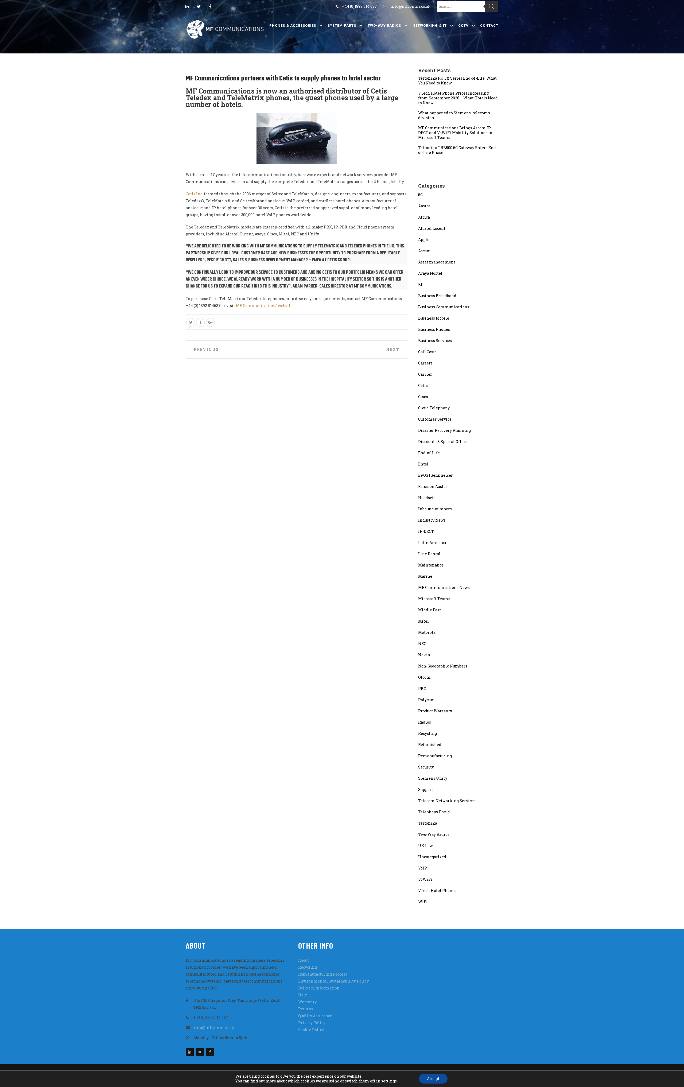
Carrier (425, 374)
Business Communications (443, 306)
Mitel (423, 621)
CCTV (463, 26)
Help (303, 994)
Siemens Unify (432, 778)
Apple (423, 239)
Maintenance (431, 565)
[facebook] (210, 6)
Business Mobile (433, 318)
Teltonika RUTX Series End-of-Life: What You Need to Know (457, 81)
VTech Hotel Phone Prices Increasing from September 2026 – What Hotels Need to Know (458, 98)
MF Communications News (444, 587)
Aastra (424, 205)
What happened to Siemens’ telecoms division (454, 115)
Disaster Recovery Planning (444, 430)
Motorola (427, 632)
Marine (425, 576)
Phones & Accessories (292, 26)
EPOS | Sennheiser (435, 475)
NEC (422, 643)
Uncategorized (432, 856)
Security (426, 767)
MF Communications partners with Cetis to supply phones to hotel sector (283, 78)
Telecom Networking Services (447, 800)
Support (425, 789)
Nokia (424, 654)
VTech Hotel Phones (437, 890)
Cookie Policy (311, 1029)
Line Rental (429, 553)
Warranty (307, 1001)
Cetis (423, 385)
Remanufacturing (435, 755)
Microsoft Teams (434, 598)
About (303, 960)
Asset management (436, 262)
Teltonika (427, 823)
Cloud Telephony (434, 407)
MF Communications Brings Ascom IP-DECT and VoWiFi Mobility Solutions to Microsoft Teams (455, 133)
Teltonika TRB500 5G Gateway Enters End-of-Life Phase (457, 150)
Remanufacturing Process (322, 974)
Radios (424, 722)
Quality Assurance (315, 1015)
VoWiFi (425, 879)
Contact (489, 26)
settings (389, 1081)
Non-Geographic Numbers (442, 666)
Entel (423, 464)
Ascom (424, 250)
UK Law (425, 845)
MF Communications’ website (264, 305)
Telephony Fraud (434, 811)
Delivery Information (319, 988)
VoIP (422, 868)
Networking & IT (430, 26)
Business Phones (434, 329)
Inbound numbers (435, 508)
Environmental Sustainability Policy (333, 981)
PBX (422, 688)
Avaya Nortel (430, 273)
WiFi (423, 901)
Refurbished (429, 744)
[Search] (491, 6)
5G (420, 194)
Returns (305, 1008)
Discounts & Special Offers (442, 441)
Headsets (427, 497)
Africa (424, 217)
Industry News (432, 520)
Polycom (426, 699)
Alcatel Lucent (431, 228)
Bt (420, 284)
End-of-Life (429, 452)
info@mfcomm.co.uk (410, 6)
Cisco (423, 396)
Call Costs (427, 351)
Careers (425, 363)
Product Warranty (435, 710)
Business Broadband (437, 295)
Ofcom (424, 677)
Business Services (435, 340)
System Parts (342, 26)
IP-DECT (426, 531)
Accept (433, 1078)
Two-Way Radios (384, 26)
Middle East (429, 609)
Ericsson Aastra (433, 486)
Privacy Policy (311, 1022)
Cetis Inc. (194, 193)
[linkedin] (187, 6)
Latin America (432, 542)
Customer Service (435, 419)
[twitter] (198, 6)
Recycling (427, 733)
